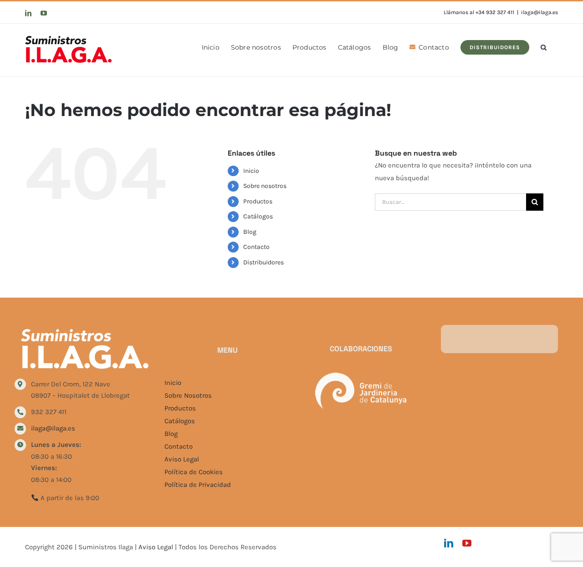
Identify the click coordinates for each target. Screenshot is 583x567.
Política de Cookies (193, 472)
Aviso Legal (181, 459)
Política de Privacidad (197, 485)
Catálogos (258, 216)
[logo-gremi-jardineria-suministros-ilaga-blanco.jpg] (360, 376)
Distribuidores (263, 262)
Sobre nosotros (264, 186)
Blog (249, 232)
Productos (257, 201)
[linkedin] (448, 543)
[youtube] (466, 543)
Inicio (251, 171)
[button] (544, 46)
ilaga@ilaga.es (539, 12)
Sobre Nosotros (188, 395)
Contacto (256, 247)
